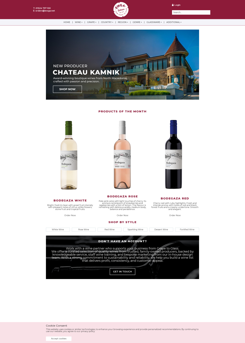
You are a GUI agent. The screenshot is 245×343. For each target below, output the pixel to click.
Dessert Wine (161, 229)
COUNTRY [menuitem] (106, 22)
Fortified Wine (187, 229)
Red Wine (110, 229)
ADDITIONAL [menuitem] (173, 22)
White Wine (58, 229)
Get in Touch (122, 271)
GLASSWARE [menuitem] (153, 22)
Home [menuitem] (67, 22)
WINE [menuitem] (78, 22)
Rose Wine (83, 229)
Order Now (70, 215)
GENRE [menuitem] (136, 22)
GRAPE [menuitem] (91, 22)
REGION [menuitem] (122, 22)
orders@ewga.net (45, 11)
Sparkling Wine (135, 229)
